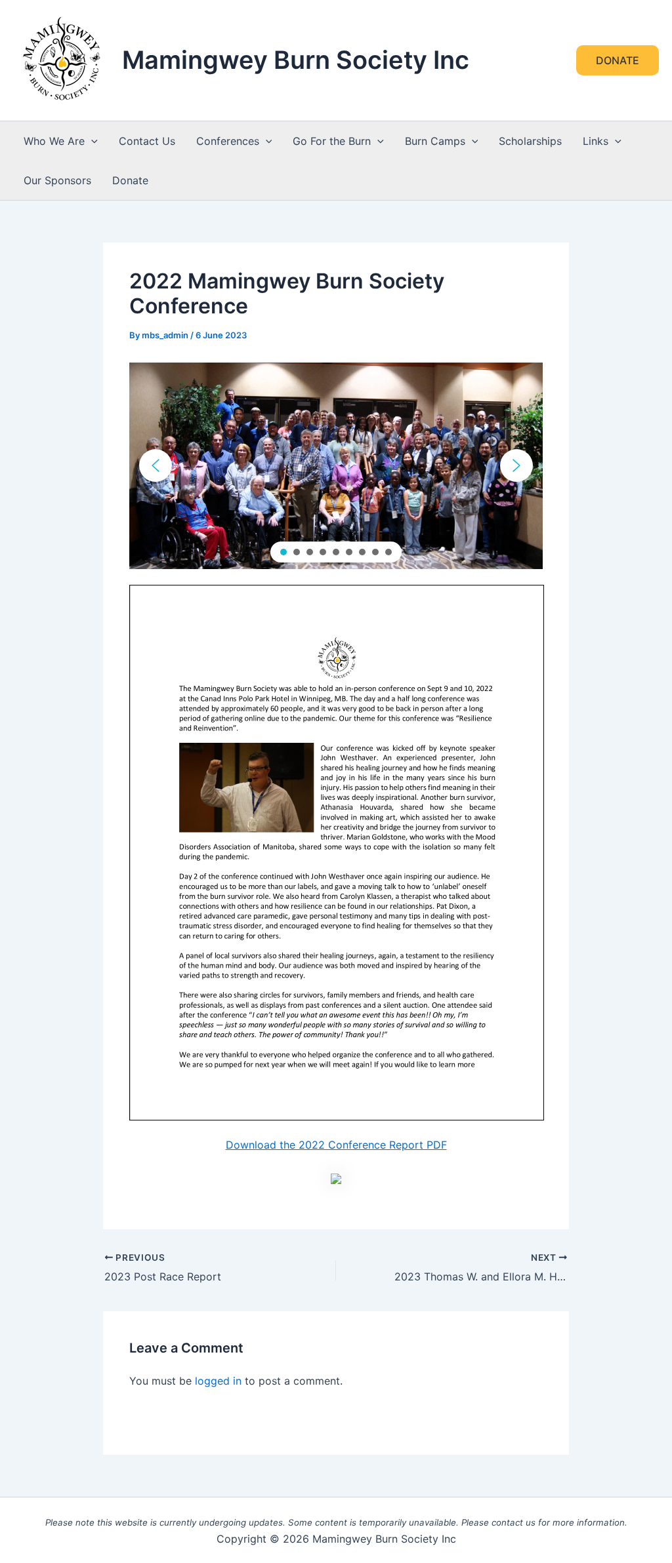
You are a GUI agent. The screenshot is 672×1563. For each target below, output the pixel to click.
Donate (130, 180)
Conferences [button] (227, 141)
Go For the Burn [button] (332, 141)
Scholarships (530, 141)
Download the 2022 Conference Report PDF (336, 1144)
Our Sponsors (57, 180)
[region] (336, 466)
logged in (218, 1380)
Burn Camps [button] (435, 141)
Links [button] (595, 141)
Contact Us (147, 141)
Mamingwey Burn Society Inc (295, 60)
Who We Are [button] (54, 141)
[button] (617, 60)
